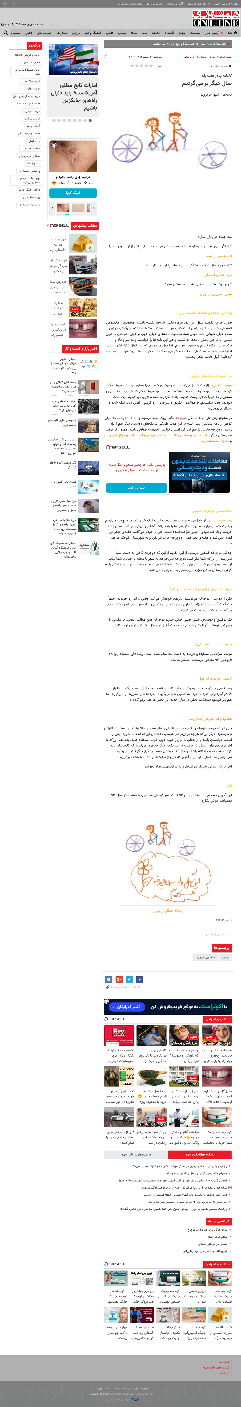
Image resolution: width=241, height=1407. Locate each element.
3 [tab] (79, 120)
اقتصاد (169, 33)
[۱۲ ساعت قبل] (88, 364)
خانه (230, 33)
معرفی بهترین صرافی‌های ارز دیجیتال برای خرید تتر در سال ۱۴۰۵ (63, 366)
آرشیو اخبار (212, 33)
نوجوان (225, 957)
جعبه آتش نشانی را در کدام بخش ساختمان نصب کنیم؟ (63, 387)
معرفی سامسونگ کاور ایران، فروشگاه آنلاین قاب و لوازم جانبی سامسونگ (63, 550)
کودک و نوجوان (207, 57)
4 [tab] (74, 120)
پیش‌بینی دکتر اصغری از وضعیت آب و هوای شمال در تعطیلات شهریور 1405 (62, 446)
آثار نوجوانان (189, 57)
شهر (144, 33)
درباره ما (224, 1362)
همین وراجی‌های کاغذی (212, 1244)
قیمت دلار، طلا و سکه (216, 1367)
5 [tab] (69, 120)
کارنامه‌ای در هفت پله (217, 76)
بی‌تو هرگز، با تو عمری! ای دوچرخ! (207, 1230)
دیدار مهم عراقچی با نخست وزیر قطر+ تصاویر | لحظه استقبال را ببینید (185, 1195)
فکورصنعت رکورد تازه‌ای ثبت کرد (62, 465)
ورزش (76, 33)
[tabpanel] (73, 79)
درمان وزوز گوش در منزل (64, 484)
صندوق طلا (33, 163)
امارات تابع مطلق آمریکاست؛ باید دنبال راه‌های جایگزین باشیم (74, 97)
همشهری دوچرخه (205, 957)
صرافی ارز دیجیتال (29, 156)
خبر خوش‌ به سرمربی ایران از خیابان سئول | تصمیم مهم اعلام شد (188, 1202)
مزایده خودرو (32, 111)
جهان (181, 33)
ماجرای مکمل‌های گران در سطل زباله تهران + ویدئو (197, 1173)
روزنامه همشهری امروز (226, 4)
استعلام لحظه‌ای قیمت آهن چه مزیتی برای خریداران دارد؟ (62, 406)
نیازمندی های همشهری (199, 4)
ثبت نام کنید (136, 487)
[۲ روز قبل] (88, 506)
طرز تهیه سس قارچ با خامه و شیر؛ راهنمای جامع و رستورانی (63, 505)
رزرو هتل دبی (31, 197)
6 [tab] (64, 120)
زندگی (122, 33)
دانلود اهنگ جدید (29, 190)
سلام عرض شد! (217, 1237)
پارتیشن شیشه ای (29, 171)
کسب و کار (13, 33)
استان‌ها (62, 33)
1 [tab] (90, 120)
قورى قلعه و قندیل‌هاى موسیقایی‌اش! (204, 1251)
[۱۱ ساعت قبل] (73, 59)
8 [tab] (54, 120)
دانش (109, 33)
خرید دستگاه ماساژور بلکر (27, 72)
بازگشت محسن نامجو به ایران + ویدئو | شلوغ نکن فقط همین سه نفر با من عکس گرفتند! (173, 1209)
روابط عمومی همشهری (130, 4)
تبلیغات (224, 1373)
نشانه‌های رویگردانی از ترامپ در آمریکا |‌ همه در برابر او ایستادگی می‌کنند (184, 1187)
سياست (195, 33)
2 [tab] (85, 120)
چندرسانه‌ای (44, 33)
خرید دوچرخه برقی (29, 133)
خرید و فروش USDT (27, 55)
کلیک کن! (73, 193)
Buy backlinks (31, 148)
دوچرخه (181, 418)
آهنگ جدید (33, 126)
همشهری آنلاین (214, 18)
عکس (28, 33)
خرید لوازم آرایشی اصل (26, 96)
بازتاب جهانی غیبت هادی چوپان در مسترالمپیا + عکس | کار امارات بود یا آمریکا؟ (180, 1166)
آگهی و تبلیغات (175, 4)
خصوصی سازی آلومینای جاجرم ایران (62, 422)
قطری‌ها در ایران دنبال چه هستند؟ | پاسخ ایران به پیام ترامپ (189, 44)
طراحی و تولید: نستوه (118, 1400)
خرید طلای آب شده (28, 103)
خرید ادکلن (33, 88)
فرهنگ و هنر (92, 33)
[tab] (200, 1154)
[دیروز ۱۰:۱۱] (88, 487)
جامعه (156, 33)
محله (133, 33)
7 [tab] (59, 120)
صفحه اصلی (225, 57)
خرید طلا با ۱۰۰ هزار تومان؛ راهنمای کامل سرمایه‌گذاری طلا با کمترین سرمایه (64, 527)
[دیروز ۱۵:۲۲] (88, 445)
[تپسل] (108, 447)
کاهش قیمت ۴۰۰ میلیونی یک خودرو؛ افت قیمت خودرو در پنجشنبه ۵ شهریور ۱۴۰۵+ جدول (172, 1180)
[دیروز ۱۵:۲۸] (88, 406)
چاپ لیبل (34, 141)
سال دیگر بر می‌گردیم (207, 83)
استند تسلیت (32, 118)
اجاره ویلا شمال (30, 81)
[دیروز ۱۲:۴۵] (88, 468)
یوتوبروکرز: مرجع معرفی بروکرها (30, 180)
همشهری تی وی (154, 4)
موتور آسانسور (32, 62)
